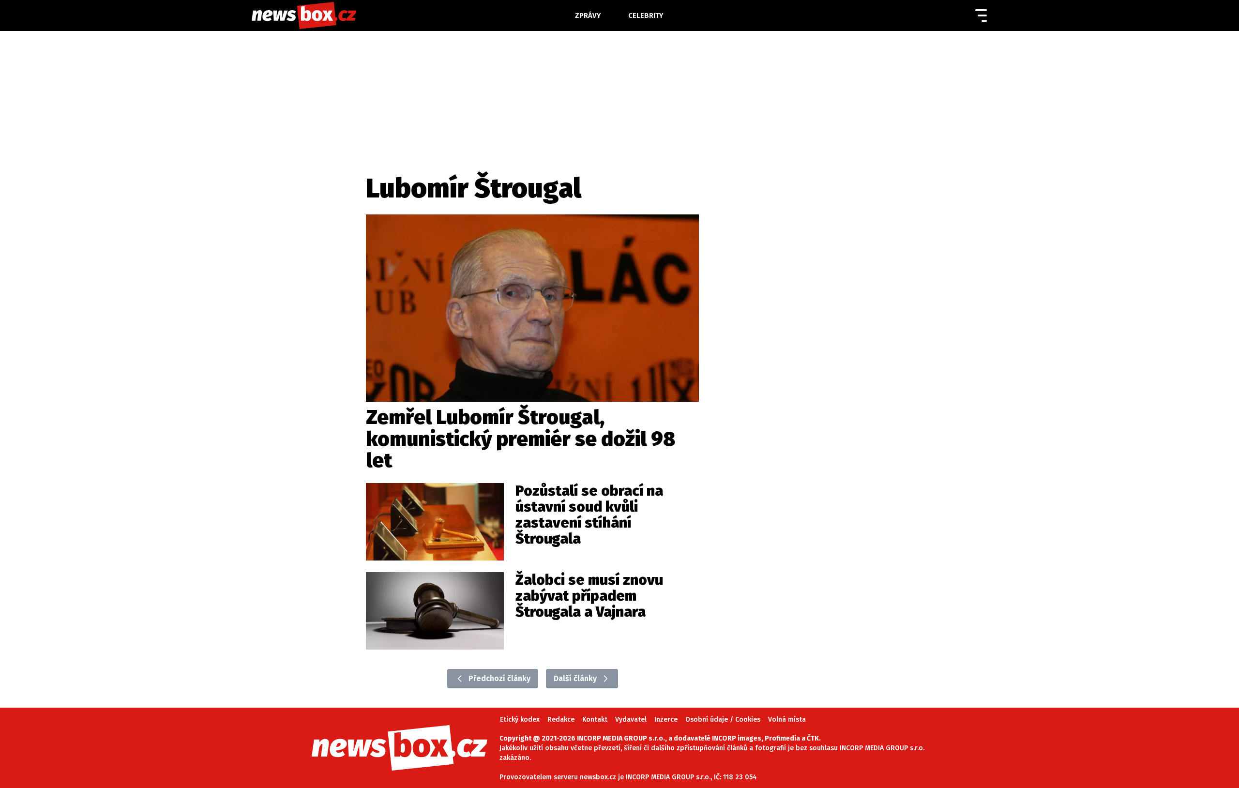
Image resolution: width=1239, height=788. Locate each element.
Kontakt (594, 719)
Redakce (560, 719)
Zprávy (588, 15)
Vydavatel (631, 719)
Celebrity (646, 15)
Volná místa (787, 719)
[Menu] (981, 15)
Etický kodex (520, 719)
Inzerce (666, 719)
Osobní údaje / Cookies (722, 719)
